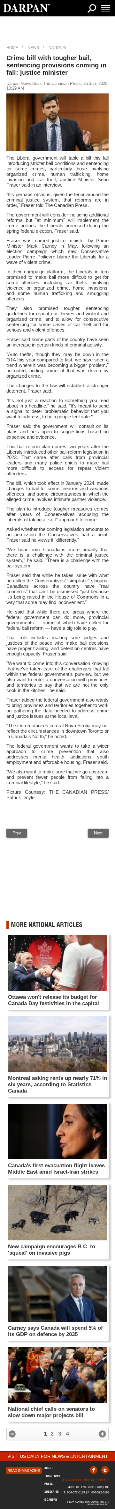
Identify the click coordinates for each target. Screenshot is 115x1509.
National (58, 47)
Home (12, 47)
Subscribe (51, 1491)
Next (98, 833)
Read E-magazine (24, 1470)
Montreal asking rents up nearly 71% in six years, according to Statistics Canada (57, 1084)
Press (48, 1483)
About (48, 1468)
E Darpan (50, 1499)
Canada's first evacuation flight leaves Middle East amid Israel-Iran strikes (56, 1169)
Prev (16, 833)
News (33, 47)
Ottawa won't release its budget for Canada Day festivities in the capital (53, 1000)
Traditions (52, 1476)
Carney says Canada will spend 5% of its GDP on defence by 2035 (55, 1331)
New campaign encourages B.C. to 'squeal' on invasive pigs (51, 1250)
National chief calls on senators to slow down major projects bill (51, 1412)
